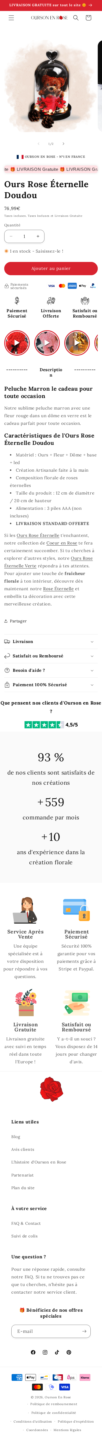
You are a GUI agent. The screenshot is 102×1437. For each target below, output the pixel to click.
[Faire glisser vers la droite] (63, 143)
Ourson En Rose (58, 1397)
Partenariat (22, 1175)
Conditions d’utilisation (33, 1421)
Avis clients (22, 1149)
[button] (11, 18)
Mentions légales (67, 1430)
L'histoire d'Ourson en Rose (38, 1162)
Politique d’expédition (76, 1421)
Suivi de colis (24, 1236)
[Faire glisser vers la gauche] (38, 143)
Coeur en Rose (61, 543)
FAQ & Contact (26, 1223)
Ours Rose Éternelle (38, 535)
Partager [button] (18, 621)
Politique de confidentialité (53, 1413)
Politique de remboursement (53, 1404)
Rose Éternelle (58, 588)
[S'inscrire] (84, 1331)
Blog (15, 1136)
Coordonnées (37, 1430)
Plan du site (23, 1187)
